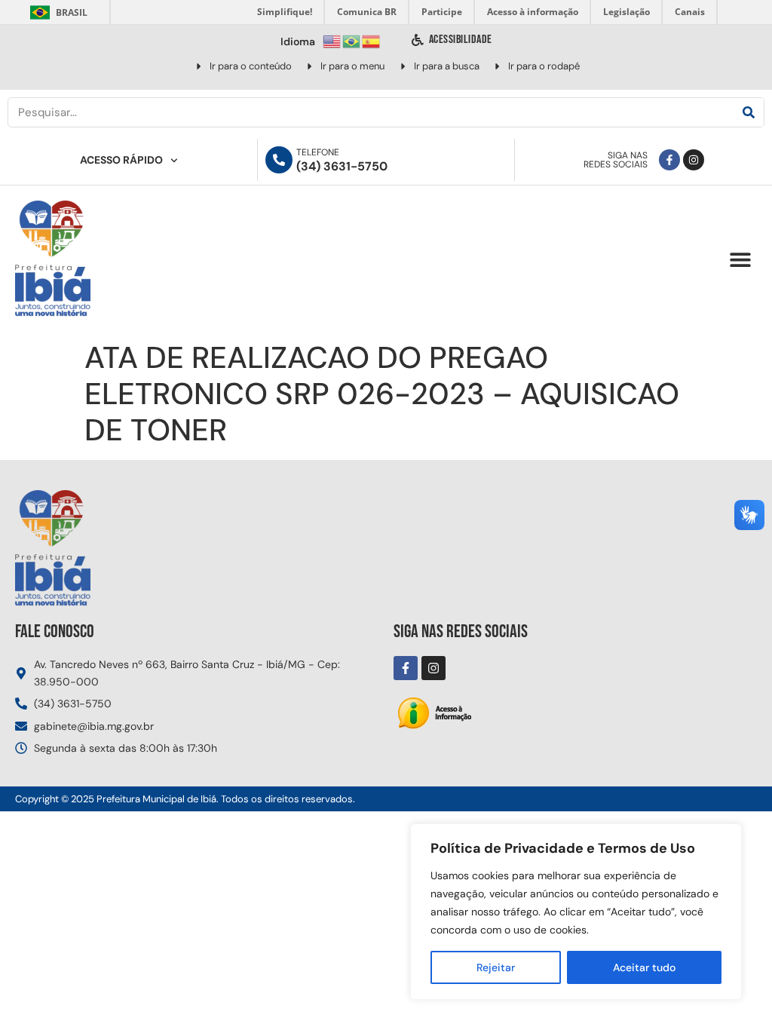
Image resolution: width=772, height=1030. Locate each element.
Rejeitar (495, 967)
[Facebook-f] (669, 159)
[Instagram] (693, 159)
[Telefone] (279, 159)
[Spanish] (371, 40)
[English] (332, 40)
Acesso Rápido (121, 160)
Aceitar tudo (644, 967)
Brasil (56, 12)
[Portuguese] (352, 40)
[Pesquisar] (749, 112)
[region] (576, 911)
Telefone (317, 152)
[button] (740, 260)
